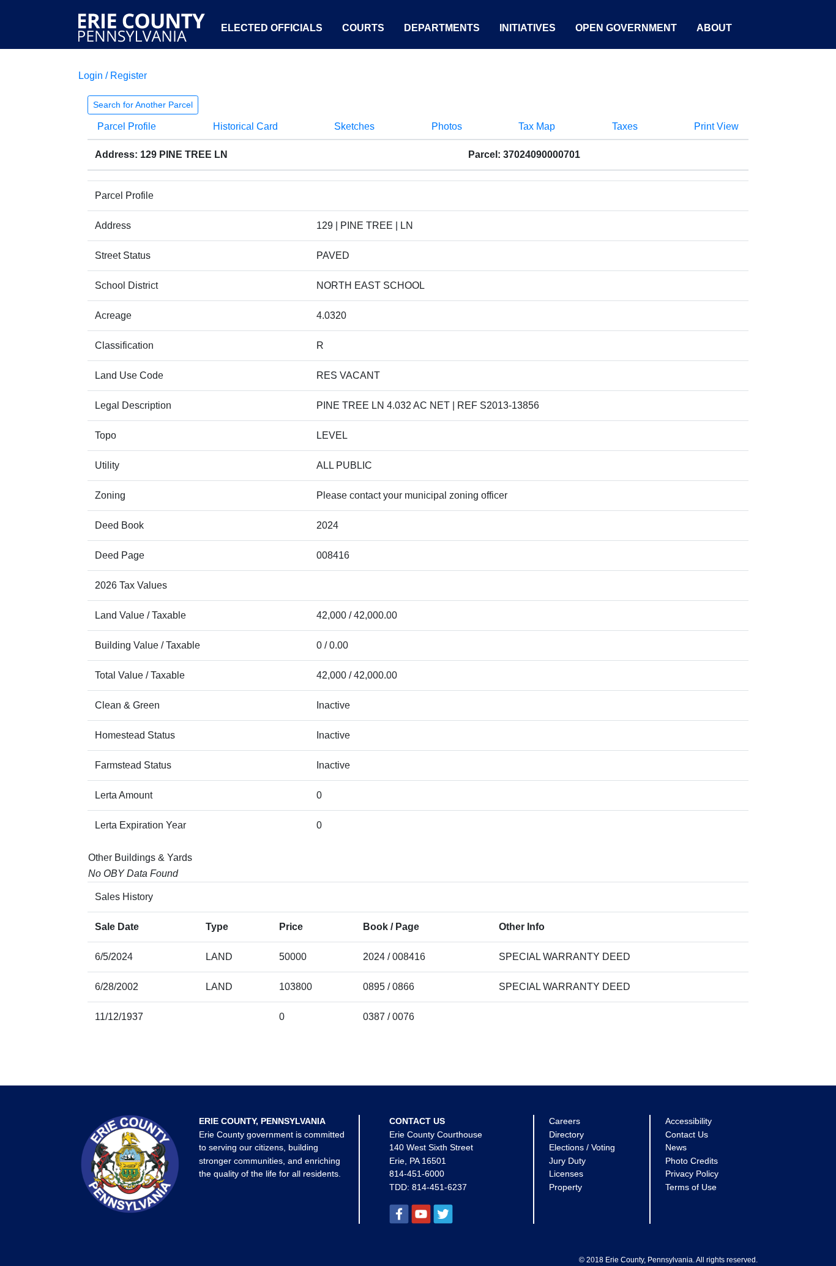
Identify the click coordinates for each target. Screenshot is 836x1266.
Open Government (626, 28)
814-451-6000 (416, 1173)
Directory (566, 1134)
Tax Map (536, 126)
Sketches (354, 126)
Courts (363, 28)
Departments (442, 28)
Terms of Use (691, 1187)
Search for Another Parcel (143, 105)
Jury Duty (567, 1161)
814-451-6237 (439, 1187)
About (714, 28)
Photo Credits (691, 1161)
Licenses (566, 1173)
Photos (446, 126)
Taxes (625, 126)
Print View (716, 126)
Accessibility (688, 1121)
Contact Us (686, 1134)
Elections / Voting (582, 1147)
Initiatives (527, 28)
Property (565, 1187)
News (676, 1147)
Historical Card (245, 126)
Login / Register (112, 75)
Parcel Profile (126, 126)
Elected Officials (272, 28)
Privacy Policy (691, 1173)
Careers (564, 1121)
